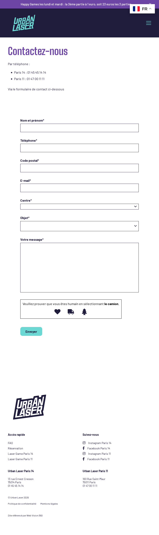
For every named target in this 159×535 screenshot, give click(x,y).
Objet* (24, 218)
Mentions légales (49, 503)
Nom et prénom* (32, 120)
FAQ (10, 443)
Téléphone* (28, 140)
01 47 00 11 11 (90, 485)
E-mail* (25, 180)
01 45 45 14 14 (16, 485)
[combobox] (79, 206)
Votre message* (31, 239)
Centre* (26, 200)
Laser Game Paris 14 (20, 453)
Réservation (15, 448)
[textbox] (79, 206)
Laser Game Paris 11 (20, 459)
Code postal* (29, 160)
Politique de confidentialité (22, 503)
